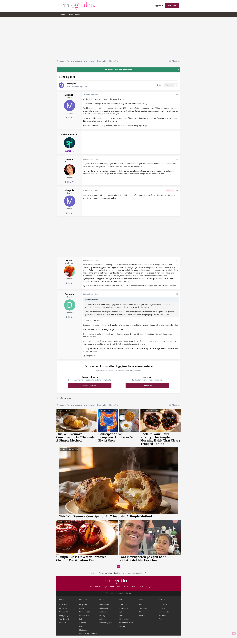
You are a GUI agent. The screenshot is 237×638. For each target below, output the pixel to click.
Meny (63, 14)
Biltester (162, 608)
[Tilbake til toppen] (118, 566)
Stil (140, 605)
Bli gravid (83, 605)
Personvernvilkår (105, 573)
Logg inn (158, 6)
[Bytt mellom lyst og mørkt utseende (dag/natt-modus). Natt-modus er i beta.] (145, 573)
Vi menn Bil (163, 605)
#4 (177, 260)
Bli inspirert (63, 608)
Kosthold (102, 612)
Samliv (126, 587)
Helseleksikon (104, 608)
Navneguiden (84, 612)
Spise (121, 612)
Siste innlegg (75, 14)
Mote (141, 599)
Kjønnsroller (109, 587)
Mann (141, 612)
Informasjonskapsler (134, 573)
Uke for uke (84, 616)
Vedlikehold (64, 619)
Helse (134, 587)
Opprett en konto (89, 385)
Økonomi (62, 623)
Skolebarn (83, 630)
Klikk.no (128, 593)
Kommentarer (95, 587)
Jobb (119, 587)
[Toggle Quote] (86, 300)
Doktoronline (104, 605)
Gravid (81, 608)
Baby (81, 619)
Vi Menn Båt (164, 612)
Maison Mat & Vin (126, 623)
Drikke (121, 616)
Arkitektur (63, 605)
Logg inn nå (147, 385)
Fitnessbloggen (105, 623)
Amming (82, 623)
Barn (81, 626)
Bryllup (142, 616)
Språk (93, 573)
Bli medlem (172, 6)
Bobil (161, 619)
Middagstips (124, 619)
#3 (177, 190)
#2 (177, 159)
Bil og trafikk (82, 86)
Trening (102, 616)
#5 (177, 294)
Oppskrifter (123, 608)
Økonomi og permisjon (88, 634)
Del (159, 85)
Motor (162, 599)
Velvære (102, 619)
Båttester (162, 616)
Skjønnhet (143, 608)
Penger (149, 587)
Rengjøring (63, 616)
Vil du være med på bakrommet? (118, 70)
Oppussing (63, 612)
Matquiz (122, 626)
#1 (177, 95)
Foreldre (83, 599)
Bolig (61, 599)
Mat (141, 587)
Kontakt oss (119, 573)
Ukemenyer (123, 605)
